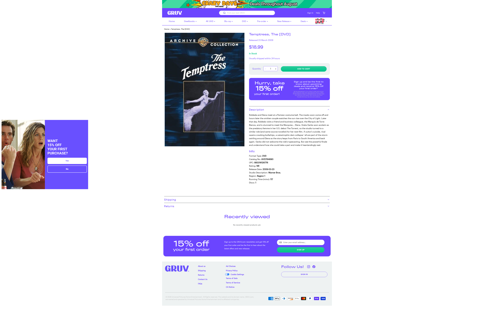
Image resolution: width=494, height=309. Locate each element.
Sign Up (301, 250)
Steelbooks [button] (189, 21)
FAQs (200, 284)
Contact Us (202, 279)
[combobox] (247, 13)
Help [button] (318, 13)
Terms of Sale (231, 278)
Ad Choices (231, 266)
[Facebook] (314, 266)
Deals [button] (303, 21)
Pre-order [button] (262, 21)
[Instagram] (308, 266)
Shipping (202, 270)
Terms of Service (233, 282)
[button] (324, 12)
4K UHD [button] (210, 21)
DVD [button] (244, 21)
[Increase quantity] (276, 69)
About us (201, 266)
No (67, 169)
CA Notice (230, 287)
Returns (201, 275)
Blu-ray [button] (228, 21)
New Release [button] (283, 21)
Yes (67, 161)
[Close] (85, 123)
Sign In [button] (310, 13)
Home (172, 21)
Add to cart (303, 69)
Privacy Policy (231, 270)
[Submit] (224, 13)
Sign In (304, 274)
